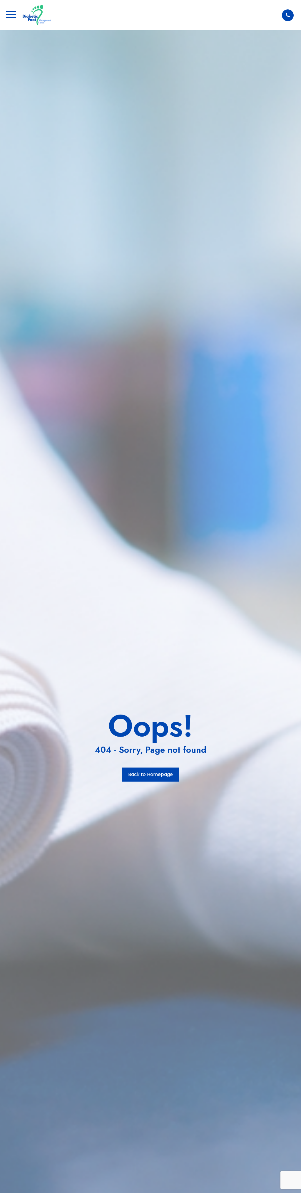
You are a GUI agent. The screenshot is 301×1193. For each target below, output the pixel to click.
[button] (288, 15)
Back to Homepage (150, 774)
